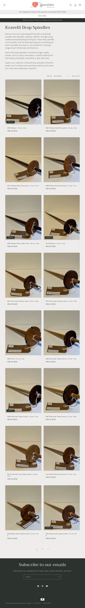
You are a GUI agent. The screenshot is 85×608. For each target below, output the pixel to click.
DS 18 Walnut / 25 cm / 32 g (55, 243)
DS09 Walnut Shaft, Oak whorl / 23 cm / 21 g (61, 186)
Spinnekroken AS (15, 603)
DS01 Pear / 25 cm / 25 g (15, 359)
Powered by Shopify (25, 603)
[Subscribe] (58, 577)
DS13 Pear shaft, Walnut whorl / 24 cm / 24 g (22, 301)
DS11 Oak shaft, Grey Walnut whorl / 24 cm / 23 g (22, 475)
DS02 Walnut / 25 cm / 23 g (16, 128)
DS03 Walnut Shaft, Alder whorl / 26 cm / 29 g (23, 243)
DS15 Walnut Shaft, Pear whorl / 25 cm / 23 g (22, 186)
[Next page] (48, 549)
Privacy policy (37, 603)
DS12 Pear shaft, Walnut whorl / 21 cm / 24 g (61, 301)
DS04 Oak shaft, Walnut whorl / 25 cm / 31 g (61, 359)
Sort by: (49, 76)
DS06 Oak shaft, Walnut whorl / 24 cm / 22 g (22, 417)
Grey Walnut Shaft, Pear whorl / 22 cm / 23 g (61, 474)
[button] (4, 5)
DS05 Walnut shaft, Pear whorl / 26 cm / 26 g (61, 128)
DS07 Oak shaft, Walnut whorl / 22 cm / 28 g (61, 417)
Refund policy (47, 603)
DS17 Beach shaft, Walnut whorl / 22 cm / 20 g (61, 535)
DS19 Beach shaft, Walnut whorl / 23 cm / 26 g (22, 535)
